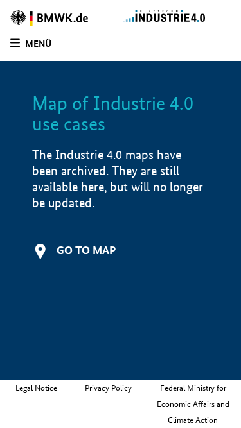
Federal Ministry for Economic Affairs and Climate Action (193, 404)
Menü (38, 43)
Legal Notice (36, 388)
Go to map (86, 250)
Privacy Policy (108, 388)
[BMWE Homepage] (60, 18)
